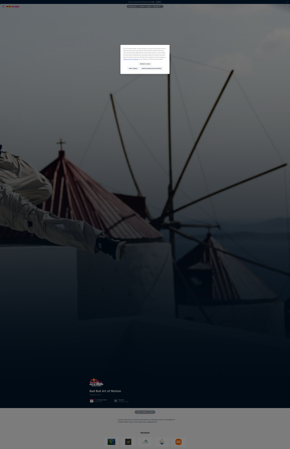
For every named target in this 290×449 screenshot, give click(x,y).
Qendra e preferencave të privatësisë (151, 68)
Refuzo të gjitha (133, 68)
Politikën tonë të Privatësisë (130, 59)
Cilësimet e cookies (145, 63)
